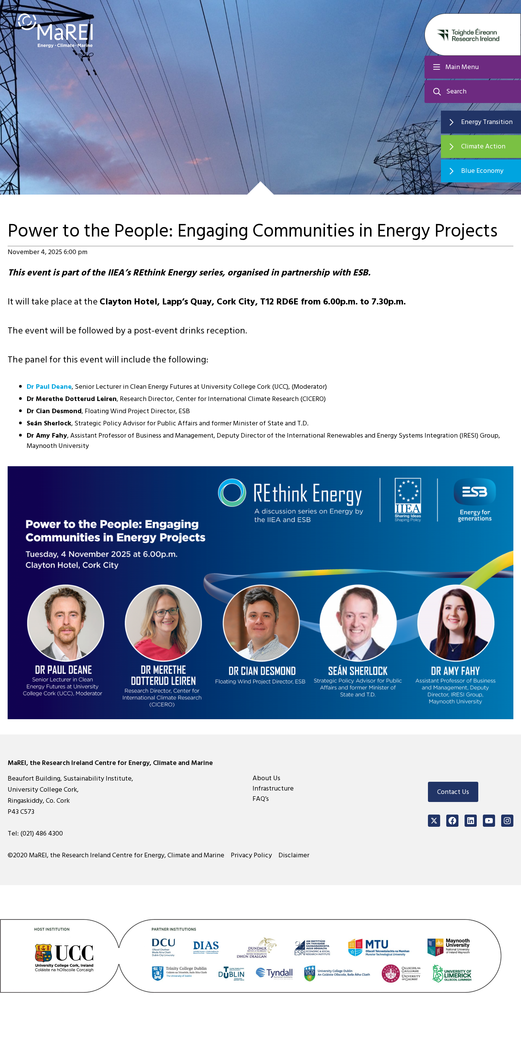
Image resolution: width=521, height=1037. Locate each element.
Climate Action (483, 146)
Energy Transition (487, 121)
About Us (266, 778)
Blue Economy (482, 170)
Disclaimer (293, 855)
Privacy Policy (251, 855)
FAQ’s (260, 798)
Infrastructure (273, 788)
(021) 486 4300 (41, 833)
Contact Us (453, 791)
